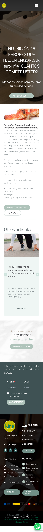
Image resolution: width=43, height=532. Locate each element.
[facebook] (5, 446)
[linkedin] (15, 446)
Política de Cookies (21, 517)
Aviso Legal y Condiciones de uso (25, 515)
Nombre (10, 377)
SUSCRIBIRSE (16, 398)
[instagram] (10, 446)
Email (26, 377)
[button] (5, 274)
